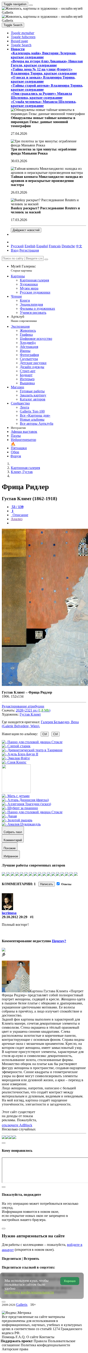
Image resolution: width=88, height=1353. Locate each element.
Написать (46, 884)
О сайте (32, 1337)
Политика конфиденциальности (45, 1345)
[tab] (17, 507)
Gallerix (22, 1305)
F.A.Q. (21, 1337)
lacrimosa (9, 913)
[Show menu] (31, 5)
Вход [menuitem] (15, 250)
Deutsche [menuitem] (68, 246)
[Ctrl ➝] (16, 796)
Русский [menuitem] (17, 246)
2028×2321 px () (33, 710)
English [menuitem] (30, 246)
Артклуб (24, 319)
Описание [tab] (20, 515)
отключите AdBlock (17, 1125)
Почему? (59, 941)
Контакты (46, 1337)
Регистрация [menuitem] (29, 250)
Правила (41, 1341)
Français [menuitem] (55, 246)
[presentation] (48, 523)
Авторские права (15, 1349)
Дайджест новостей (26, 230)
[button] (22, 33)
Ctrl (44, 734)
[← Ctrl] (14, 762)
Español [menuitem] (42, 246)
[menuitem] (79, 246)
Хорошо (70, 1281)
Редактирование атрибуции (23, 706)
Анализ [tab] (16, 519)
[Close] (46, 259)
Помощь (9, 1337)
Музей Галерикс (23, 268)
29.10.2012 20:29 (14, 917)
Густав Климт (30, 714)
